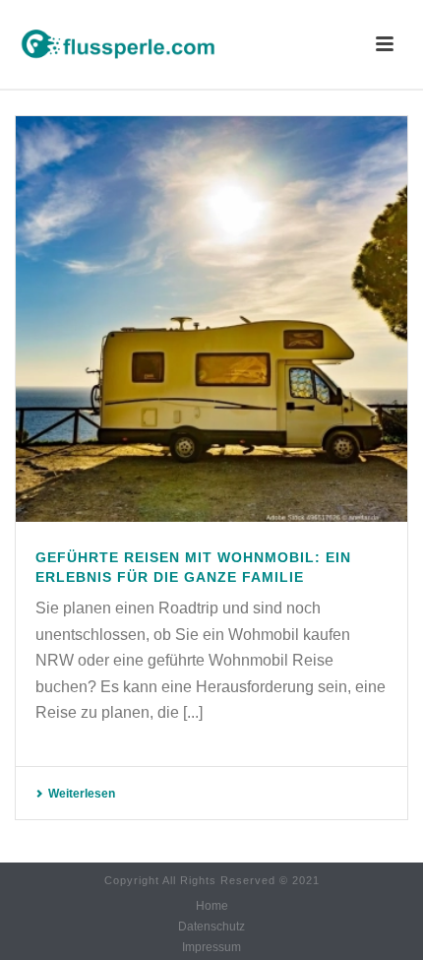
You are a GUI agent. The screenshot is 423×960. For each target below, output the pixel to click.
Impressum (211, 947)
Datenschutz (211, 926)
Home (212, 906)
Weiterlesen (81, 793)
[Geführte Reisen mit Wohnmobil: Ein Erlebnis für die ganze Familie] (211, 319)
